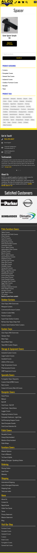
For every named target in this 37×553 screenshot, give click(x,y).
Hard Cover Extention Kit (8, 426)
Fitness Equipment (14, 109)
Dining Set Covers (7, 242)
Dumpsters (6, 103)
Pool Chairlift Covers (7, 279)
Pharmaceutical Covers (8, 368)
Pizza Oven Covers (7, 277)
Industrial (30, 111)
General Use (31, 109)
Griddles (5, 111)
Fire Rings (5, 109)
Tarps (4, 89)
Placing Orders (5, 468)
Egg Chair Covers (6, 283)
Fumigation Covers (6, 542)
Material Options (6, 451)
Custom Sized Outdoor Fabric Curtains (12, 325)
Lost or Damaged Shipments (9, 485)
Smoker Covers (6, 290)
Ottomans (5, 117)
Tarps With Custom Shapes (9, 345)
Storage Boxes (19, 119)
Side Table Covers (7, 292)
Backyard (13, 98)
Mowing (28, 114)
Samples (5, 86)
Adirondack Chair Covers (9, 249)
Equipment (20, 103)
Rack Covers (5, 385)
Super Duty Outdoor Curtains (10, 319)
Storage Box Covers (7, 272)
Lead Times (4, 471)
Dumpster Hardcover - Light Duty (11, 417)
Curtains (5, 70)
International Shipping (8, 482)
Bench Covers (5, 253)
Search (19, 58)
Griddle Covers (6, 266)
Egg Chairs (13, 103)
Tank (4, 122)
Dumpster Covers (8, 73)
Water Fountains (7, 125)
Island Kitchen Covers (8, 257)
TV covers (4, 294)
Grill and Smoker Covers (9, 244)
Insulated (5, 114)
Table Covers (5, 232)
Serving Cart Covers (7, 260)
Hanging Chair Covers (8, 281)
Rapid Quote (5, 505)
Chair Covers (5, 236)
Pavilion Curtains (6, 316)
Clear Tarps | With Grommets (9, 304)
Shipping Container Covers (9, 414)
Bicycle (25, 98)
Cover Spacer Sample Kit (9, 36)
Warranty (4, 474)
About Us (4, 499)
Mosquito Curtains (6, 307)
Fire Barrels (6, 106)
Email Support (7, 142)
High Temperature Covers (9, 365)
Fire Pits (28, 106)
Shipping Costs (6, 488)
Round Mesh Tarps (6, 342)
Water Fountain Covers (8, 270)
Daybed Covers (6, 259)
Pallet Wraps (5, 443)
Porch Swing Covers (7, 275)
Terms (3, 511)
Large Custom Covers (7, 356)
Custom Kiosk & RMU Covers (10, 382)
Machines (21, 114)
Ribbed (3, 399)
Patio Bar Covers (6, 264)
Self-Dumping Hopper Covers (10, 420)
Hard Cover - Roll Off (7, 405)
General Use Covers (8, 76)
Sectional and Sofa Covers (9, 234)
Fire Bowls (13, 106)
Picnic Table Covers (7, 247)
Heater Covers (6, 285)
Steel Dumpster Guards (8, 423)
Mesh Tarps (4, 339)
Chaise (10, 101)
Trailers (20, 122)
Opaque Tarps (5, 336)
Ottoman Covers (6, 240)
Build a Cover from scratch (9, 296)
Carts (30, 98)
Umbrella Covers (6, 245)
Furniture (23, 109)
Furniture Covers (6, 528)
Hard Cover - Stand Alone (9, 408)
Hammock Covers (7, 274)
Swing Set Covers (7, 268)
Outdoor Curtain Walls (8, 313)
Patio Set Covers (6, 262)
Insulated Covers (6, 359)
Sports (12, 119)
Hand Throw (5, 396)
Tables (32, 119)
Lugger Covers (5, 411)
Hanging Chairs (22, 111)
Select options (9, 43)
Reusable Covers (6, 434)
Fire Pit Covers (6, 238)
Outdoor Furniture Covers (10, 82)
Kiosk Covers (5, 540)
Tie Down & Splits (6, 457)
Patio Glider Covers (7, 289)
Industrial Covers (7, 79)
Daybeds (22, 101)
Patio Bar (18, 117)
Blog (2, 520)
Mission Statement (6, 517)
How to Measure (6, 454)
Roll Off (3, 402)
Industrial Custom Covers (8, 353)
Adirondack (6, 98)
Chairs (4, 101)
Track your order (6, 491)
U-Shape (26, 122)
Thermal (14, 122)
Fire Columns (21, 106)
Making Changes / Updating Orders (12, 460)
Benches (19, 98)
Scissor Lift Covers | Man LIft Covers (11, 388)
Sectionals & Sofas (27, 117)
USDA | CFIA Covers (7, 362)
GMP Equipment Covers (8, 371)
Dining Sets (29, 101)
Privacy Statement (6, 514)
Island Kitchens (13, 114)
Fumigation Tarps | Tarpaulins (10, 379)
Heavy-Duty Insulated (7, 437)
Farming (27, 103)
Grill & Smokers (13, 111)
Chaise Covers (6, 251)
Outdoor (12, 117)
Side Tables (6, 119)
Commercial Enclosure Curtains (10, 310)
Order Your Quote (6, 508)
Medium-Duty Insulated (8, 440)
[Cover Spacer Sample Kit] (9, 18)
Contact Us (4, 502)
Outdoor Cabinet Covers (9, 287)
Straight (27, 119)
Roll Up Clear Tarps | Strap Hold (10, 322)
